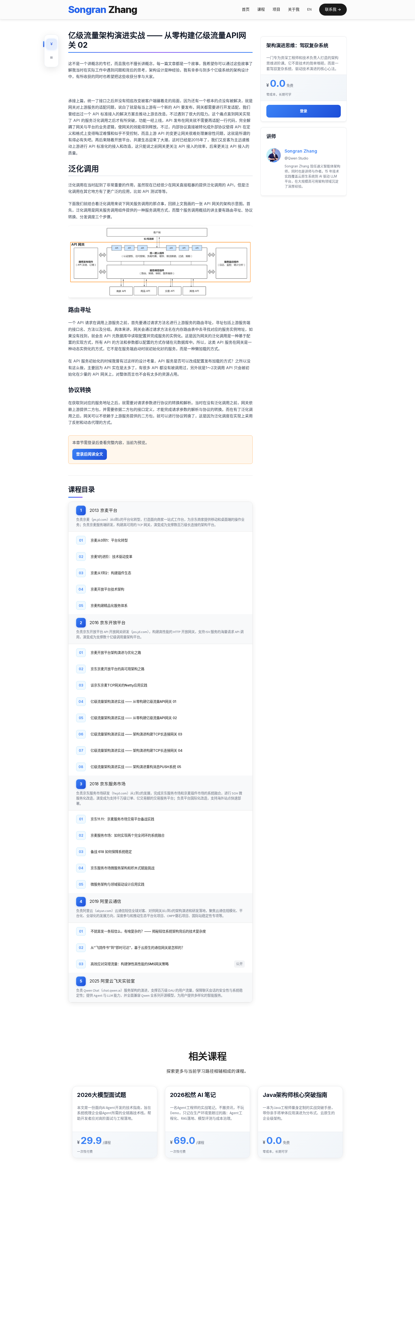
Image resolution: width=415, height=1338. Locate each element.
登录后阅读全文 (89, 454)
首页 (246, 9)
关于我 (293, 9)
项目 (276, 9)
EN (309, 9)
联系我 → (333, 9)
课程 (261, 9)
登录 (303, 111)
